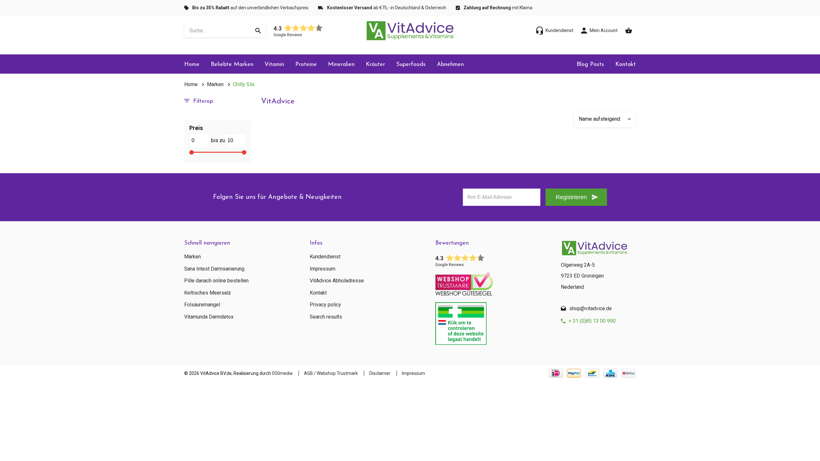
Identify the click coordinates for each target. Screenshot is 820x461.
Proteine (306, 65)
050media (282, 373)
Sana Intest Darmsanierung (214, 269)
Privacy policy (325, 305)
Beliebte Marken (232, 65)
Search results (326, 317)
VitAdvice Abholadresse (337, 281)
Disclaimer (379, 373)
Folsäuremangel (202, 305)
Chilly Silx (244, 84)
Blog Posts (590, 65)
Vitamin (274, 65)
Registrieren (571, 197)
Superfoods (411, 65)
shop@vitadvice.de (590, 308)
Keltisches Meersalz (207, 293)
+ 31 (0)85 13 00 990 (592, 321)
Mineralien (341, 65)
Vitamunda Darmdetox (209, 317)
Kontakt (625, 65)
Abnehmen (450, 65)
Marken (215, 84)
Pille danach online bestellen (216, 281)
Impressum (322, 269)
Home (192, 65)
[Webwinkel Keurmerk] (493, 282)
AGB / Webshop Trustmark (331, 373)
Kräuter (375, 65)
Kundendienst (325, 257)
